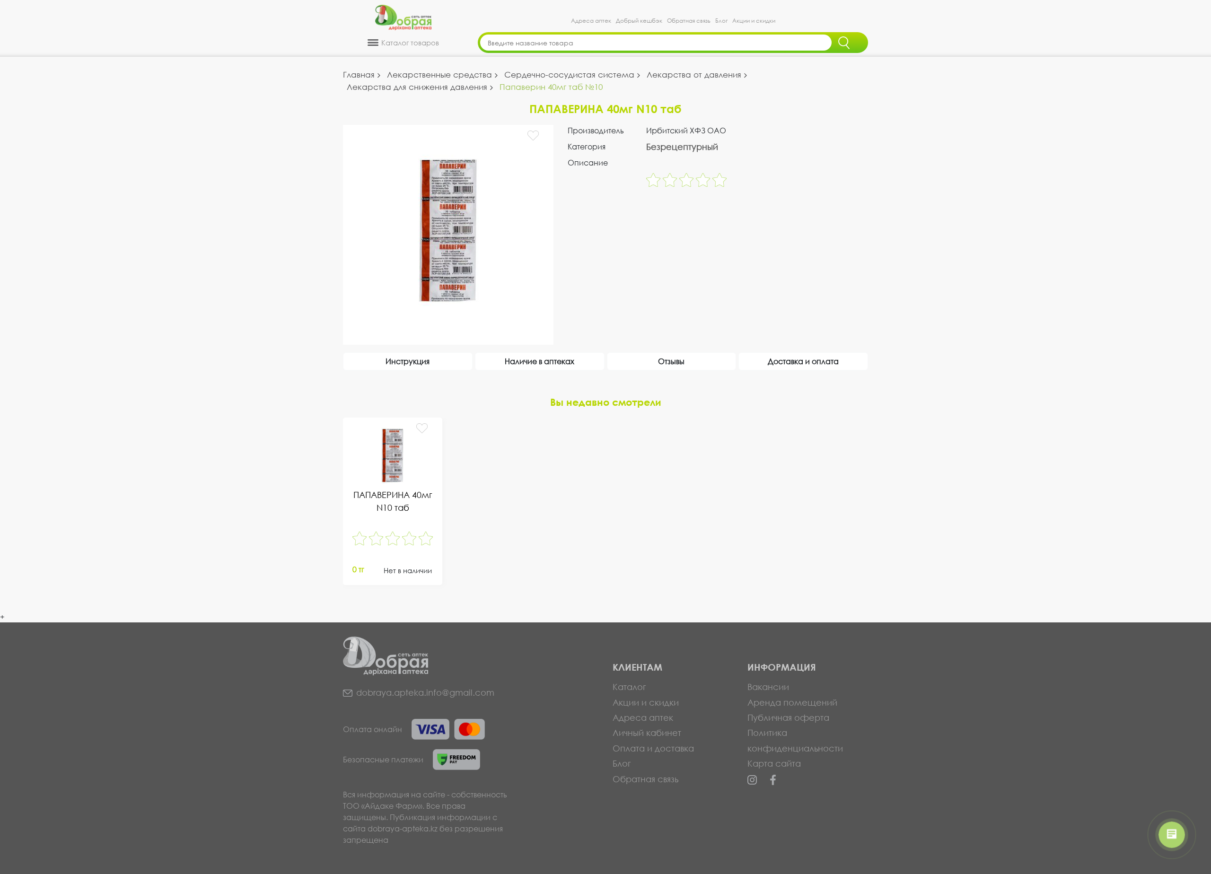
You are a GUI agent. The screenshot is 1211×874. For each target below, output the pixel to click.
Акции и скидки (753, 21)
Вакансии (768, 687)
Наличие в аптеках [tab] (539, 361)
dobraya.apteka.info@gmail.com (425, 692)
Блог (721, 21)
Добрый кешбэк (639, 21)
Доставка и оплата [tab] (803, 361)
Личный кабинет (647, 732)
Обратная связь (689, 21)
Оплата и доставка (653, 748)
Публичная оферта (788, 717)
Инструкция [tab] (408, 361)
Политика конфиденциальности (795, 740)
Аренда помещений (792, 702)
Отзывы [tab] (671, 361)
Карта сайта (774, 763)
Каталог (629, 687)
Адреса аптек (591, 21)
